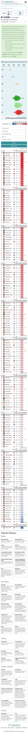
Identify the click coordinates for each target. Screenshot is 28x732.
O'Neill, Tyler (7, 222)
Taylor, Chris (7, 377)
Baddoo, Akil (7, 433)
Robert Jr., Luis (8, 398)
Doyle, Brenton (8, 160)
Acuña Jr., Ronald (8, 164)
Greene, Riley (7, 415)
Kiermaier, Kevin (8, 184)
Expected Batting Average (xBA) (6, 560)
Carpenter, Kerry (8, 265)
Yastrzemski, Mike (8, 393)
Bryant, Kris (7, 369)
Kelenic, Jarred (8, 250)
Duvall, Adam (7, 316)
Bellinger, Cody (8, 252)
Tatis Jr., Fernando (8, 158)
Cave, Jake (7, 400)
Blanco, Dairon (8, 417)
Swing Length (4, 594)
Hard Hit (17, 545)
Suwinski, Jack (8, 444)
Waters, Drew (7, 197)
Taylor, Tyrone (7, 259)
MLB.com (25, 727)
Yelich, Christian (8, 490)
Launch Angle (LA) (19, 539)
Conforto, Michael (8, 371)
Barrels (2, 545)
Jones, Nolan (7, 153)
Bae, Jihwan (7, 349)
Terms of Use (4, 727)
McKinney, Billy (8, 472)
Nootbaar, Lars (8, 292)
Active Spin (3, 651)
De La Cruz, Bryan (8, 356)
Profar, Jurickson (8, 477)
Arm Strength (18, 669)
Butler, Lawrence (8, 496)
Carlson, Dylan (7, 268)
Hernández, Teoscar (9, 294)
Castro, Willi (7, 314)
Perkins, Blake (8, 204)
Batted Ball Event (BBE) (20, 552)
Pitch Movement (18, 641)
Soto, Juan (7, 422)
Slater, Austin (7, 479)
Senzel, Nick (7, 351)
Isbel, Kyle (7, 484)
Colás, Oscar (7, 178)
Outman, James (8, 305)
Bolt (16, 713)
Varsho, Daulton (8, 492)
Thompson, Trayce (8, 466)
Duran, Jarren (7, 402)
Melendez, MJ (7, 199)
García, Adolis (7, 182)
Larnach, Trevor (8, 508)
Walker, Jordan (8, 171)
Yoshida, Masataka (8, 455)
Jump (16, 679)
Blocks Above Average (20, 700)
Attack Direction (18, 604)
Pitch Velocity (4, 641)
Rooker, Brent (7, 409)
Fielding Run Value (19, 688)
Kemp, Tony (7, 514)
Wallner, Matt (7, 155)
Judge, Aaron (7, 257)
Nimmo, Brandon (8, 499)
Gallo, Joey (7, 279)
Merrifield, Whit (8, 439)
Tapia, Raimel (7, 426)
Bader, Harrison (8, 211)
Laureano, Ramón (8, 239)
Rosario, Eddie (8, 459)
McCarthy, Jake (8, 521)
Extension (3, 658)
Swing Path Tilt (4, 614)
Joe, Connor (7, 270)
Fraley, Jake (7, 297)
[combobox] (14, 8)
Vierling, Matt (7, 318)
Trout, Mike (7, 321)
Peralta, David (7, 512)
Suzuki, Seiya (7, 235)
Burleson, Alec (8, 329)
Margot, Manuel (8, 380)
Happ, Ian (7, 452)
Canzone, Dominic (8, 237)
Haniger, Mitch (8, 391)
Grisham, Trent (8, 475)
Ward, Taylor (7, 470)
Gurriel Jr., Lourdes (8, 309)
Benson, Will (7, 362)
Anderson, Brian (8, 162)
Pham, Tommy (7, 353)
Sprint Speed (4, 713)
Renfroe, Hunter (8, 206)
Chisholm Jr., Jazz (8, 288)
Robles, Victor (7, 169)
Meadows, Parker (8, 283)
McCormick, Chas (8, 461)
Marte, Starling (8, 217)
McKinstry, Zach (8, 175)
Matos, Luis (7, 246)
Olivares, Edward (8, 219)
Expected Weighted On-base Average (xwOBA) (20, 560)
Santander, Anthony (8, 386)
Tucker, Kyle (7, 360)
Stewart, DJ (7, 340)
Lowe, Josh (7, 404)
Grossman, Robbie (8, 437)
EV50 (2, 568)
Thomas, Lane (7, 173)
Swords (16, 626)
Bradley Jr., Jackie (8, 208)
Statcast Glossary (8, 532)
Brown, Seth (7, 516)
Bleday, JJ (7, 290)
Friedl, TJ (7, 446)
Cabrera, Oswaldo (8, 272)
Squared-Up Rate (18, 614)
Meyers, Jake (7, 424)
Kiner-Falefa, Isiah (8, 428)
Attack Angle (17, 594)
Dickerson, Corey (8, 527)
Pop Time (3, 669)
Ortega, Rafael (7, 382)
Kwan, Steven (7, 325)
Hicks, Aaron (7, 180)
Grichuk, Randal (8, 365)
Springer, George (8, 347)
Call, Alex (7, 307)
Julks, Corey (7, 463)
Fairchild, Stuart (8, 419)
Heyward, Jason (8, 248)
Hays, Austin (7, 274)
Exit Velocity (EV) (4, 539)
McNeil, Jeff (7, 342)
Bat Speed (3, 584)
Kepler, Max (7, 384)
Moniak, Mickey (8, 468)
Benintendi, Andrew (8, 501)
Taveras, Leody (8, 202)
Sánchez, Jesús (8, 232)
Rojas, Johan (7, 195)
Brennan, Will (7, 303)
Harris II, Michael (8, 230)
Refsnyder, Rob (8, 276)
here (15, 56)
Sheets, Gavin (7, 358)
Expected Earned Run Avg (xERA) (20, 659)
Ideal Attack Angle (5, 604)
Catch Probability (5, 700)
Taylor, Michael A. (8, 215)
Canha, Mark (7, 494)
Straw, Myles (7, 395)
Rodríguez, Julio (8, 213)
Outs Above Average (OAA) (7, 688)
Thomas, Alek (7, 457)
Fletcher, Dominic (8, 334)
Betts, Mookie (7, 327)
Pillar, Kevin (7, 323)
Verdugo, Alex (7, 190)
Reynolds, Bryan (8, 505)
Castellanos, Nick (8, 503)
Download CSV (14, 146)
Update (14, 142)
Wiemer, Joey (7, 285)
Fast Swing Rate (18, 584)
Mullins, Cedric (8, 442)
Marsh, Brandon (8, 312)
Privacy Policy (11, 727)
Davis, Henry (7, 166)
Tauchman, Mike (8, 435)
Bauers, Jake (7, 332)
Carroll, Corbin (7, 510)
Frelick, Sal (7, 241)
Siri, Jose (7, 193)
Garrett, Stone (7, 281)
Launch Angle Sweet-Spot (6, 552)
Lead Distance (4, 679)
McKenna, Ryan (8, 345)
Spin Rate (17, 651)
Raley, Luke (7, 228)
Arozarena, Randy (8, 481)
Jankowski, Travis (8, 406)
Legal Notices (19, 727)
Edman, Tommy (8, 389)
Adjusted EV (17, 568)
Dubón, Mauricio (8, 255)
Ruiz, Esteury (7, 431)
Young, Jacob (7, 367)
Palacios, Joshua (8, 243)
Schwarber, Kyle (8, 519)
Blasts (2, 626)
